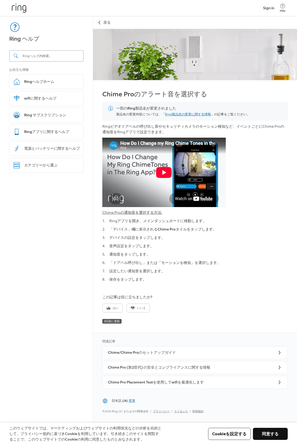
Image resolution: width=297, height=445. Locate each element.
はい (116, 308)
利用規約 (197, 411)
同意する (270, 433)
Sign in (268, 8)
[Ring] (19, 8)
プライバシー (161, 411)
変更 (132, 401)
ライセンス (181, 411)
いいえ (141, 308)
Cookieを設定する (229, 433)
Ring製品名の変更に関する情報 (188, 114)
